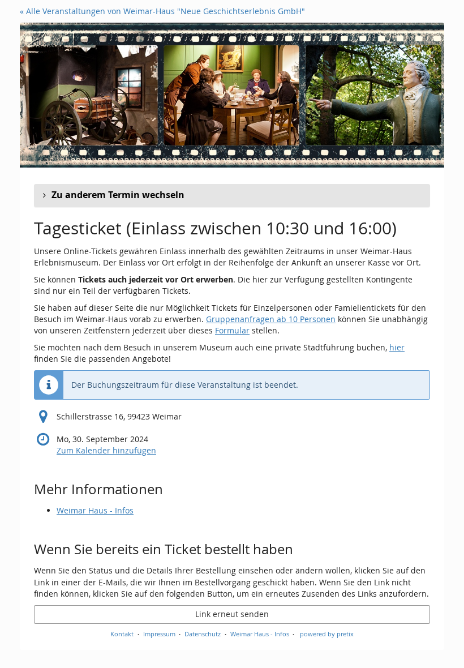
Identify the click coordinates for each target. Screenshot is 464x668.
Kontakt (122, 634)
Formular (232, 330)
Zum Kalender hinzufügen (106, 450)
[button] (232, 195)
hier (397, 347)
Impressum (159, 634)
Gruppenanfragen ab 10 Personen (271, 319)
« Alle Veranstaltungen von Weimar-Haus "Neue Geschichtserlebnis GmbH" (162, 11)
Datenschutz (202, 634)
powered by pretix (327, 634)
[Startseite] (232, 95)
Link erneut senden (232, 614)
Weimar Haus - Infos (95, 510)
